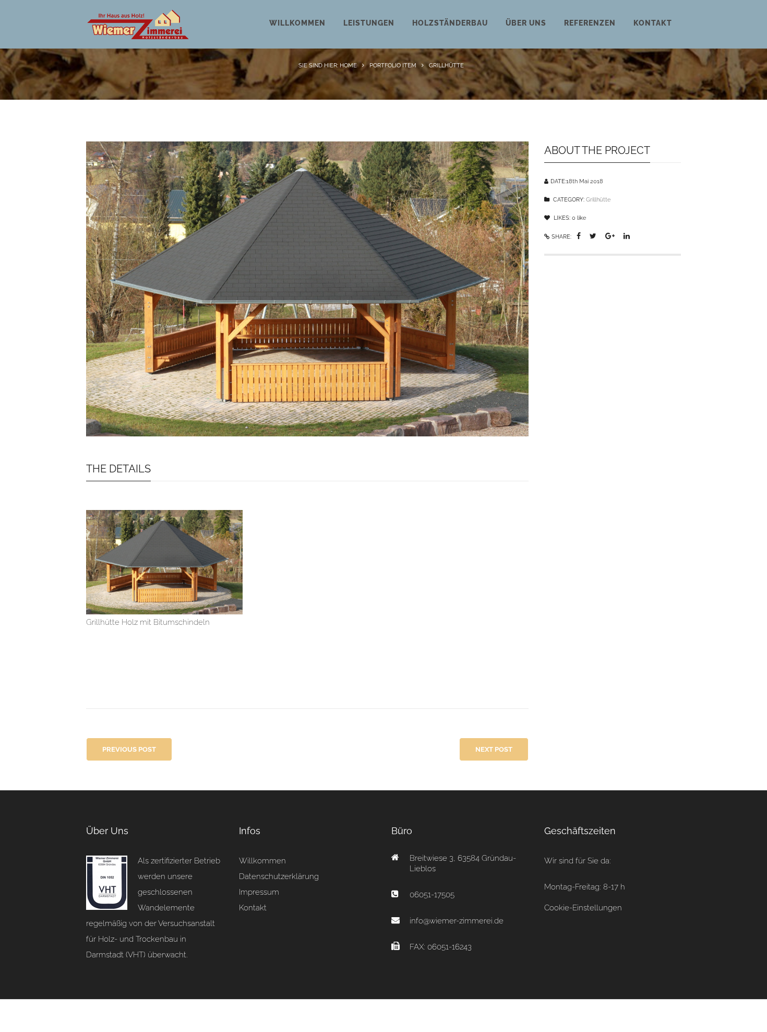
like (579, 218)
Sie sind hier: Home (327, 65)
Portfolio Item (392, 65)
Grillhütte (598, 199)
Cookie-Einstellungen (583, 907)
